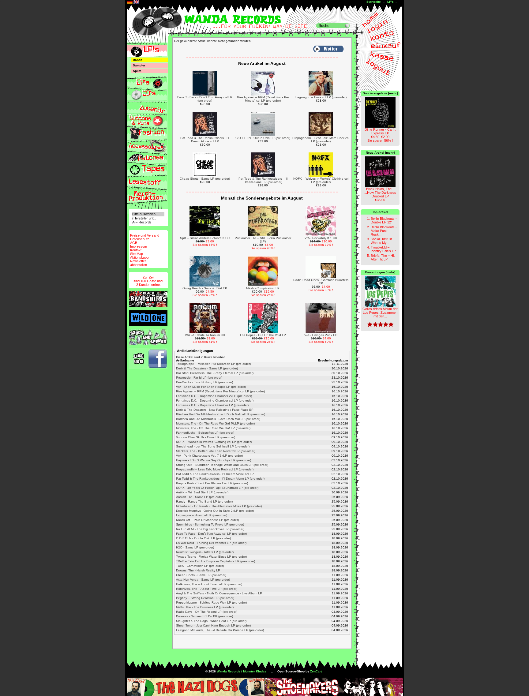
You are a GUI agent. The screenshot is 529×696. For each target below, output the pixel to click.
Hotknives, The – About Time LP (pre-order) (206, 588)
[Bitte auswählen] (148, 214)
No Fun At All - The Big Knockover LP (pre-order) (210, 529)
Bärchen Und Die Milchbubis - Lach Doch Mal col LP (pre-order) (220, 414)
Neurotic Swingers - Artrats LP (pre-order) (205, 552)
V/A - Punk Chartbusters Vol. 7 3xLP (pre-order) (209, 455)
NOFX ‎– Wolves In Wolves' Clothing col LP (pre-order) (320, 180)
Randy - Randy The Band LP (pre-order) (204, 501)
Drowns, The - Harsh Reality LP (198, 570)
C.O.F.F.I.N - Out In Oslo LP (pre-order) (262, 138)
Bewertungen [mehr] (380, 272)
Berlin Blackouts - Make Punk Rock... (384, 230)
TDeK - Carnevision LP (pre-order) (200, 565)
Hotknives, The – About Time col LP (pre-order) (209, 584)
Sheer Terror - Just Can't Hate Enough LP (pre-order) (213, 625)
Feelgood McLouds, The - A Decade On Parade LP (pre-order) (220, 630)
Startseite (373, 1)
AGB (133, 243)
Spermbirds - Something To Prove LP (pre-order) (210, 524)
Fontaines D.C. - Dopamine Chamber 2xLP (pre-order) (214, 396)
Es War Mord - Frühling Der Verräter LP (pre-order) (211, 542)
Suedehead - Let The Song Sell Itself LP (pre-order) (212, 446)
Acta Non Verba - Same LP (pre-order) (203, 579)
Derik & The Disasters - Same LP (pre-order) (207, 368)
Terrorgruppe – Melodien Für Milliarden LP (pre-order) (213, 363)
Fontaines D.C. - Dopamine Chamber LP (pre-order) (212, 405)
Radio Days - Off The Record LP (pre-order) (206, 611)
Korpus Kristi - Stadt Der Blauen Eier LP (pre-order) (212, 483)
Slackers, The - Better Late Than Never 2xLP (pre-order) (215, 451)
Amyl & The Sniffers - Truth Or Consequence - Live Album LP (219, 593)
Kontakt (135, 250)
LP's (390, 1)
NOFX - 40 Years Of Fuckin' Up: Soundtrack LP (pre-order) (217, 487)
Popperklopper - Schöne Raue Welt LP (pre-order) (211, 602)
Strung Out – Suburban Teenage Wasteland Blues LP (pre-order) (222, 464)
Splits (137, 71)
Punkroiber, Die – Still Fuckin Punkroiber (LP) (263, 239)
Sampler (139, 65)
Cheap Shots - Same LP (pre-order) (205, 178)
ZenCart (316, 671)
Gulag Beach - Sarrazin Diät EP (204, 288)
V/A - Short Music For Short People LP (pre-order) (211, 386)
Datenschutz (139, 239)
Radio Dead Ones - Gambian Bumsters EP (320, 281)
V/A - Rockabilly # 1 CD (321, 238)
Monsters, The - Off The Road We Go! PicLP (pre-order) (215, 423)
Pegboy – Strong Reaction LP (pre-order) (205, 598)
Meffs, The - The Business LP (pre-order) (205, 607)
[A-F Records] (148, 222)
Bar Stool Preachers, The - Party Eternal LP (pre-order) (214, 373)
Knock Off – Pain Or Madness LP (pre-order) (207, 520)
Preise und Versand (144, 235)
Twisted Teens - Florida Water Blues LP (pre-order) (211, 556)
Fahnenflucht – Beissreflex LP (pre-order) (205, 432)
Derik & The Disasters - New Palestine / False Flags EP (214, 409)
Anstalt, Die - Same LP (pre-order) (200, 497)
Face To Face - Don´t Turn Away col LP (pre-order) (204, 98)
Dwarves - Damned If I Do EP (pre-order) (204, 616)
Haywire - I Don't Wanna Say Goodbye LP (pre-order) (213, 460)
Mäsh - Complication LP (263, 288)
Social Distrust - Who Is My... (382, 241)
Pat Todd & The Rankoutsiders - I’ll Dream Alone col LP (204, 139)
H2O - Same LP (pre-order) (195, 547)
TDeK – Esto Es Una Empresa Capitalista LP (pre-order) (215, 561)
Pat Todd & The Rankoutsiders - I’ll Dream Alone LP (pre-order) (262, 180)
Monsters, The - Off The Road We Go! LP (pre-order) (213, 428)
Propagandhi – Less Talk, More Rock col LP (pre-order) (320, 139)
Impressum (138, 246)
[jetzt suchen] (347, 25)
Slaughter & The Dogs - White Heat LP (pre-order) (211, 621)
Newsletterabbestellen (138, 263)
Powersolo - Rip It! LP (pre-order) (199, 377)
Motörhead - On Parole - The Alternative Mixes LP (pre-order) (219, 506)
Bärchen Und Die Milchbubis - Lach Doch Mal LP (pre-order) (218, 419)
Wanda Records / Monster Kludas (241, 671)
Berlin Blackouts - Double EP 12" (384, 220)
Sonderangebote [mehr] (380, 93)
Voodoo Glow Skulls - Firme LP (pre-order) (205, 437)
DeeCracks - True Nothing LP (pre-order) (204, 382)
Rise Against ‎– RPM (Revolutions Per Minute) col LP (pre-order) (263, 98)
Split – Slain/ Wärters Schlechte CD (205, 238)
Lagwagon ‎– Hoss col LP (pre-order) (321, 97)
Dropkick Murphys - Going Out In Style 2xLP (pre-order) (215, 510)
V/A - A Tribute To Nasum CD (205, 335)
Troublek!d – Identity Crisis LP (383, 249)
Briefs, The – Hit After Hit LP (383, 257)
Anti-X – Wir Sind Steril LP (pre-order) (202, 492)
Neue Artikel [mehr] (380, 152)
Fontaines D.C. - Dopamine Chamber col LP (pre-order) (214, 400)
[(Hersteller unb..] (148, 218)
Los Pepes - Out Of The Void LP (263, 335)
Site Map (136, 254)
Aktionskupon (140, 257)
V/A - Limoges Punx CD (320, 335)
